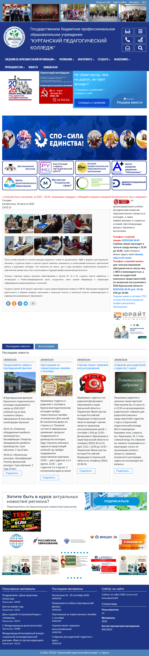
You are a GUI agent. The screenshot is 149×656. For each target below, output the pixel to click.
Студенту (103, 59)
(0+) (144, 2)
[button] (61, 552)
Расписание (65, 59)
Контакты (134, 2)
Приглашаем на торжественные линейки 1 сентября (55, 368)
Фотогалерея (46, 346)
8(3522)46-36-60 (131, 240)
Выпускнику (121, 59)
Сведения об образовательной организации (29, 59)
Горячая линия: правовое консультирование (92, 367)
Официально (51, 67)
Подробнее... (13, 473)
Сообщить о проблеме (91, 102)
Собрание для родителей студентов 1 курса (129, 367)
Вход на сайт (103, 2)
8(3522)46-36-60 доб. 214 (126, 289)
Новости (33, 67)
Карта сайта (119, 2)
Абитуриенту (85, 59)
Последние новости (18, 346)
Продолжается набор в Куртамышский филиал (17, 367)
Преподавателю (14, 67)
